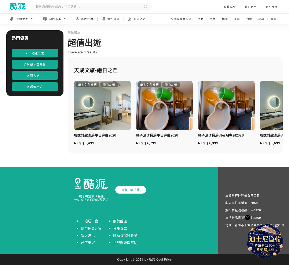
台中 (249, 19)
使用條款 (120, 228)
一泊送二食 (89, 221)
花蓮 (237, 19)
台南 (213, 19)
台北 (201, 19)
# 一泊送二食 (35, 53)
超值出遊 (88, 242)
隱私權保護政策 (125, 235)
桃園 (225, 19)
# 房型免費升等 (35, 64)
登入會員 (271, 6)
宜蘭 (274, 19)
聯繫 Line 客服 (131, 189)
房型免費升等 (91, 228)
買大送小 (88, 235)
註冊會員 (251, 6)
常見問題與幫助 (125, 242)
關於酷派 (120, 221)
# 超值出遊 (35, 86)
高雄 (261, 19)
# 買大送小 (35, 75)
